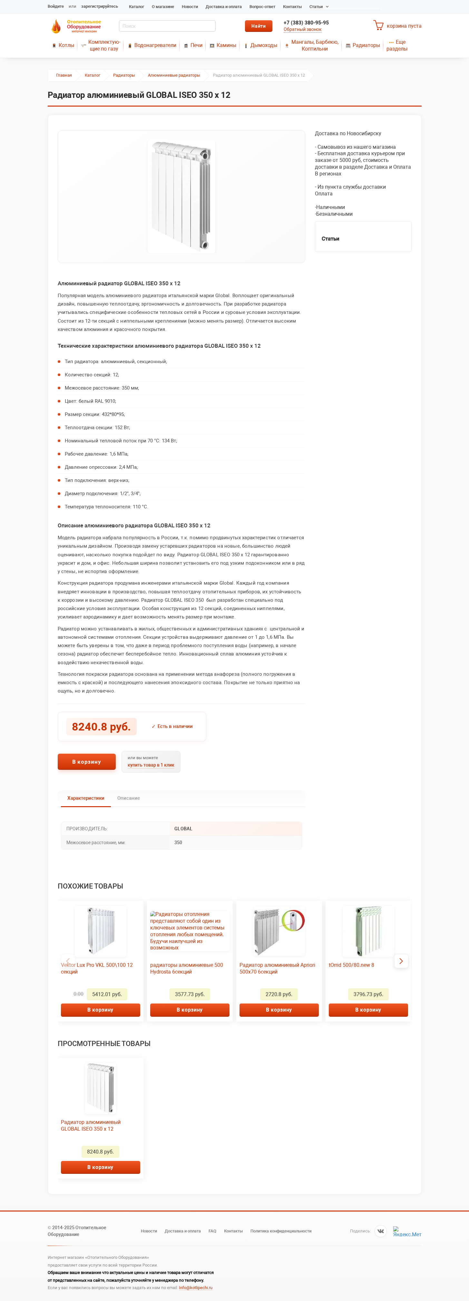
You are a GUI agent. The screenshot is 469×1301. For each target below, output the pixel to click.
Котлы (66, 45)
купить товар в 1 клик (151, 765)
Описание (128, 798)
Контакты (292, 6)
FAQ (212, 1231)
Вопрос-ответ (262, 6)
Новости (190, 6)
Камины (226, 45)
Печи (196, 45)
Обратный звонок (303, 29)
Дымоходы (263, 45)
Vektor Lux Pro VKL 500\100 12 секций (97, 968)
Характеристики (85, 798)
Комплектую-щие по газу (104, 45)
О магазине (163, 6)
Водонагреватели (155, 45)
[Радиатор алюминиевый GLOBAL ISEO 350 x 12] (181, 196)
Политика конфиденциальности (280, 1231)
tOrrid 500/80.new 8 (351, 965)
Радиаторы (366, 45)
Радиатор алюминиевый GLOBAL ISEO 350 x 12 (91, 1125)
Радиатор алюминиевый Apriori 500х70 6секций (277, 968)
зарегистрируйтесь (99, 6)
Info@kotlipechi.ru (195, 1287)
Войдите (56, 6)
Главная (64, 75)
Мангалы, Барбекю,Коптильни (314, 45)
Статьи (316, 6)
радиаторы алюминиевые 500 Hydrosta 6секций (186, 968)
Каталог (136, 6)
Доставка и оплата (224, 6)
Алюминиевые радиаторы (174, 75)
